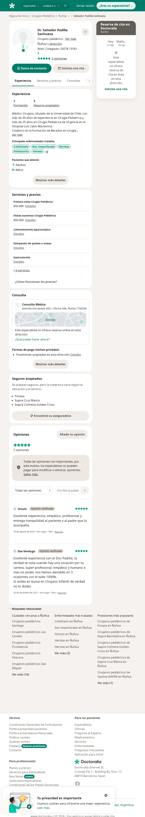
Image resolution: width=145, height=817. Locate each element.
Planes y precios (20, 768)
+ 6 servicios (21, 270)
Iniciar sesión (85, 6)
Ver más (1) (105, 683)
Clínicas (80, 729)
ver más (17, 135)
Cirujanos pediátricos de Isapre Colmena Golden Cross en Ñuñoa (113, 647)
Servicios (80, 742)
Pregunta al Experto (88, 733)
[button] (31, 68)
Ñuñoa (72, 308)
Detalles (30, 206)
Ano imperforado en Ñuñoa (73, 628)
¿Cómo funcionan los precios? (36, 282)
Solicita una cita (116, 89)
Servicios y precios (49, 81)
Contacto (15, 750)
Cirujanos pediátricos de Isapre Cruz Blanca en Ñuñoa (113, 661)
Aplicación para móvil (89, 754)
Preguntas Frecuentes (89, 750)
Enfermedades (84, 746)
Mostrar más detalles (52, 181)
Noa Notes (21, 776)
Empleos (27, 746)
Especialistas (83, 725)
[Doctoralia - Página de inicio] (13, 5)
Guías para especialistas (25, 781)
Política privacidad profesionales (31, 733)
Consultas (73, 81)
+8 (46, 152)
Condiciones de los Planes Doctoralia (34, 785)
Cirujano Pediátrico (43, 16)
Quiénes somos (19, 742)
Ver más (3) (62, 653)
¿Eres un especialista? (114, 6)
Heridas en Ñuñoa (67, 640)
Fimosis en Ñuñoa (67, 634)
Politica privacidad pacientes (28, 729)
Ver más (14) (20, 674)
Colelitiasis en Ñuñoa (69, 621)
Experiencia (23, 81)
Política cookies (19, 737)
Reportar (59, 531)
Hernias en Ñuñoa (67, 647)
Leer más (43, 808)
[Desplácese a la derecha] (89, 81)
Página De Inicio (18, 16)
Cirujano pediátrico (50, 39)
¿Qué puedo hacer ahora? (32, 339)
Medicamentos (85, 737)
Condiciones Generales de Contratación (35, 725)
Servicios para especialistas (27, 772)
